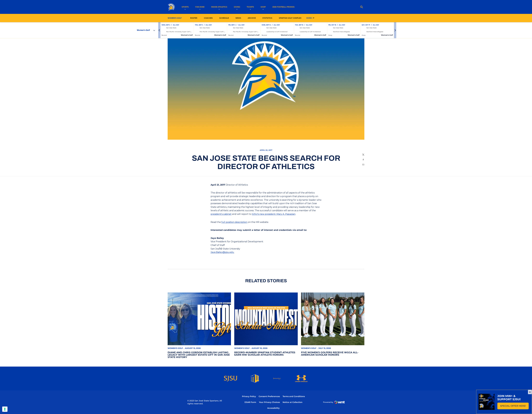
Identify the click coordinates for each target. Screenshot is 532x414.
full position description (234, 222)
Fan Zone (199, 7)
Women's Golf (175, 348)
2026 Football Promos (283, 7)
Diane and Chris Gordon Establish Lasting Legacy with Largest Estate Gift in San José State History (199, 355)
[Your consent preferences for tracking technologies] (4, 409)
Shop (263, 7)
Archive (252, 18)
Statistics (268, 18)
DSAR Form (250, 402)
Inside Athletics (219, 7)
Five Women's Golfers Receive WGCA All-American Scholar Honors (329, 353)
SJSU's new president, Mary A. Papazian (273, 214)
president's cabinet (221, 214)
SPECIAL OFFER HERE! (514, 407)
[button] (159, 30)
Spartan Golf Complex (291, 18)
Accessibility (273, 408)
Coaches (208, 18)
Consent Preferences (269, 396)
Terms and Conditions (294, 396)
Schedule (224, 18)
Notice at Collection (292, 402)
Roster (193, 18)
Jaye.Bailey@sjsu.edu (222, 252)
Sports (185, 7)
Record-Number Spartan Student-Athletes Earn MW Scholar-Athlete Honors (264, 353)
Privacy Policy (249, 396)
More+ (309, 18)
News (238, 18)
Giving (237, 7)
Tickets (250, 7)
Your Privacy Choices (269, 402)
